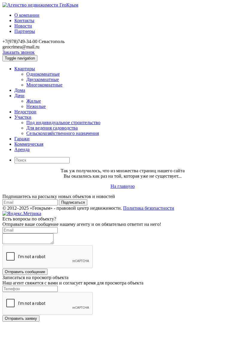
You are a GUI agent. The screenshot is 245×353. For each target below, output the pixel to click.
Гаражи (22, 138)
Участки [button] (22, 117)
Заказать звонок (18, 52)
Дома (19, 90)
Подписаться (73, 202)
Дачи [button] (19, 95)
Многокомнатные (44, 84)
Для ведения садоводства (52, 127)
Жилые (33, 101)
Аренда (22, 149)
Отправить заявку (21, 318)
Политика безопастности (148, 208)
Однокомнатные (43, 74)
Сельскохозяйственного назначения (62, 133)
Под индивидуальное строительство (63, 122)
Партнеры (24, 31)
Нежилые (36, 106)
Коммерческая (28, 144)
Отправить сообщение (25, 272)
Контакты (24, 20)
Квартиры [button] (24, 68)
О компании (26, 15)
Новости (23, 25)
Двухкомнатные (42, 79)
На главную (123, 186)
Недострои (25, 111)
